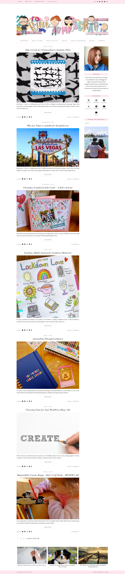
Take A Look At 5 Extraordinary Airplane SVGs (47, 49)
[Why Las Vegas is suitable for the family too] (48, 166)
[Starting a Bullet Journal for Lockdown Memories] (48, 317)
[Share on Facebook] (25, 117)
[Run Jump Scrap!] (62, 22)
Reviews (92, 40)
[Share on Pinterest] (29, 117)
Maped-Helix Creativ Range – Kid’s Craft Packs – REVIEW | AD (48, 475)
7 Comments (75, 531)
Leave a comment (73, 117)
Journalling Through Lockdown (48, 338)
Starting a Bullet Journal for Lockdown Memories (48, 252)
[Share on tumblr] (31, 117)
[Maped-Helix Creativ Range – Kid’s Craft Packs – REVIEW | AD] (48, 519)
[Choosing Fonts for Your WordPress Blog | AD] (48, 453)
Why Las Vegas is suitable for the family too (48, 125)
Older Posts (32, 538)
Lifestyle (64, 40)
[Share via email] (23, 117)
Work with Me (39, 1)
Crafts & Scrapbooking (78, 40)
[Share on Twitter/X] (27, 117)
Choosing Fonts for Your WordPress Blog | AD (48, 409)
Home (20, 1)
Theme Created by (100, 572)
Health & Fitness (37, 40)
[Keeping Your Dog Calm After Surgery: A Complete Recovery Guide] (62, 555)
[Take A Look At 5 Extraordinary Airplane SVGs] (48, 102)
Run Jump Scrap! (26, 572)
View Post (48, 112)
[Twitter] (95, 1)
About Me (28, 1)
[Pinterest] (99, 1)
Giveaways (101, 40)
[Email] (104, 1)
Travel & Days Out (52, 40)
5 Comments (75, 244)
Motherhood (24, 40)
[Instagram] (97, 1)
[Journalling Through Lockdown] (48, 388)
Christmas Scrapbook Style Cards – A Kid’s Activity (47, 187)
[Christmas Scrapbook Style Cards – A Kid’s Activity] (48, 231)
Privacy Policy (52, 1)
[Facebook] (102, 1)
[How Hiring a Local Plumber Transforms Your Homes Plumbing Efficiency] (93, 555)
